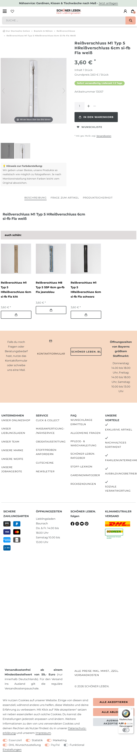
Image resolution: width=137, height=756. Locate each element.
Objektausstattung (51, 441)
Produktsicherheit (98, 197)
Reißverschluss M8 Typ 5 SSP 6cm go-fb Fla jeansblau (50, 287)
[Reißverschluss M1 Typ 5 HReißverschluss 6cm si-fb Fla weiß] (9, 151)
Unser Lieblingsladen (13, 430)
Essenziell (15, 740)
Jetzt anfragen (108, 3)
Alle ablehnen (114, 712)
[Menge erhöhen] (89, 106)
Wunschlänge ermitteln (82, 422)
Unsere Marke (12, 450)
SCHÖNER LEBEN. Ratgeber (83, 455)
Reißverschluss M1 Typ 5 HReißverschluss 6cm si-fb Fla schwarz (86, 289)
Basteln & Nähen (43, 31)
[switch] (126, 730)
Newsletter (45, 471)
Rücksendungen (83, 483)
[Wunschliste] (12, 11)
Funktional (77, 745)
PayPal (55, 745)
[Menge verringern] (95, 106)
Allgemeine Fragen (86, 432)
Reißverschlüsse (66, 31)
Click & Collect (47, 420)
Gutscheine (45, 462)
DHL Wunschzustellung (25, 745)
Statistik (37, 740)
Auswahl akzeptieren (114, 722)
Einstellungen (12, 749)
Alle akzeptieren (114, 702)
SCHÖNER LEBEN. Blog (86, 351)
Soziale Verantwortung (118, 488)
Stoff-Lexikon (81, 466)
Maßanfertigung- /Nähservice (50, 430)
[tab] (35, 198)
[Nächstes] (63, 90)
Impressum (43, 733)
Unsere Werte (12, 458)
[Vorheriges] (3, 90)
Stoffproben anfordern (46, 452)
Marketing (60, 740)
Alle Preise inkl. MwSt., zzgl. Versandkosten (97, 673)
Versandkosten (103, 136)
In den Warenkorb (98, 117)
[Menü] (132, 710)
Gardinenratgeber (85, 475)
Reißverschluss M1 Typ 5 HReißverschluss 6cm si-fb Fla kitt (16, 289)
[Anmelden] (125, 11)
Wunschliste (91, 127)
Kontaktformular (51, 353)
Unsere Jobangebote (11, 469)
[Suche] (130, 20)
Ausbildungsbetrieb (121, 473)
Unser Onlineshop (15, 420)
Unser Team (10, 441)
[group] (16, 259)
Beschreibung (35, 197)
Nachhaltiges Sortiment (115, 444)
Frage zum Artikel (65, 197)
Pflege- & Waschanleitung (84, 443)
